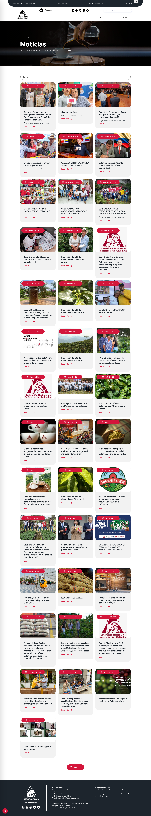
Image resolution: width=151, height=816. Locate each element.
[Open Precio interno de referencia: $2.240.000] (35, 3)
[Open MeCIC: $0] (131, 3)
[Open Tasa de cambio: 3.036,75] (104, 3)
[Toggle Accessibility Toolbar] (5, 811)
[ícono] (73, 10)
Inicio (24, 38)
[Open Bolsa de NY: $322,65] (69, 3)
